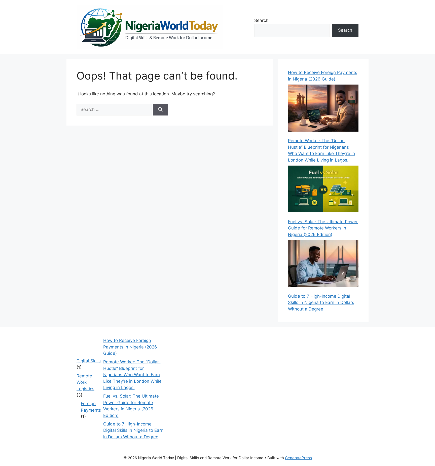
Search (261, 20)
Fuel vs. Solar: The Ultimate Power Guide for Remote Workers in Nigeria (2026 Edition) (323, 228)
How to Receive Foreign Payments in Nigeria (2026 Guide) (130, 347)
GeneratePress (298, 457)
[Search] (160, 110)
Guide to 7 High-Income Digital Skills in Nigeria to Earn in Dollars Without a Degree (321, 303)
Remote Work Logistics (85, 382)
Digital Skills (89, 360)
